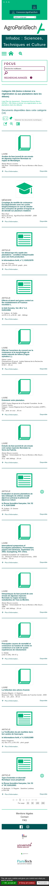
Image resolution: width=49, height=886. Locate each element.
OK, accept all (9, 883)
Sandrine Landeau (27, 788)
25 (28, 803)
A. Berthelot (6, 788)
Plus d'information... (12, 171)
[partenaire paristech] (24, 862)
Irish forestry (9, 308)
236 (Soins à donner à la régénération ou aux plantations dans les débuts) (22, 104)
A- (4, 2)
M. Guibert (6, 508)
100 (37, 803)
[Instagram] (28, 826)
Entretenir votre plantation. (13, 400)
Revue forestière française (15, 503)
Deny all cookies (27, 883)
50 (32, 803)
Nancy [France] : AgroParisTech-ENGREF (17, 216)
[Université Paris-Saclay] (24, 845)
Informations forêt (11, 260)
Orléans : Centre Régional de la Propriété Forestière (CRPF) (24, 407)
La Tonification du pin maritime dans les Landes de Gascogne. (17, 733)
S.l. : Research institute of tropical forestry (17, 557)
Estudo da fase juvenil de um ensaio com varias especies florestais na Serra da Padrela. (17, 448)
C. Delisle (5, 653)
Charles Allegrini (8, 693)
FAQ (24, 820)
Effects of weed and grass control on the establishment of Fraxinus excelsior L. (17, 303)
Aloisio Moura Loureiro (10, 164)
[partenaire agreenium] (24, 854)
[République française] (24, 837)
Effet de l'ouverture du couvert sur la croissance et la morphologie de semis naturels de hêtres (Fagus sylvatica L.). (17, 353)
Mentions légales (24, 813)
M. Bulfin (14, 313)
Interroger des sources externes (18, 124)
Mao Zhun (5, 214)
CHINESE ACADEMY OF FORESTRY (15, 555)
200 (43, 803)
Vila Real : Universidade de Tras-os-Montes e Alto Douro (22, 165)
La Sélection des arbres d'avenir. (16, 690)
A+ (9, 2)
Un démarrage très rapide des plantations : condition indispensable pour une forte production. (18, 255)
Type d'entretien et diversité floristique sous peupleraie (14, 779)
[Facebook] (21, 826)
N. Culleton (6, 313)
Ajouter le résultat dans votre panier (10, 118)
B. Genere (14, 508)
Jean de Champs (8, 263)
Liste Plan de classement (11, 101)
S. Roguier (16, 788)
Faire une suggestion (5, 124)
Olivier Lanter (6, 359)
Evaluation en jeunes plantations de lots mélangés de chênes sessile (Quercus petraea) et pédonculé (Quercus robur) (17, 497)
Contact (24, 817)
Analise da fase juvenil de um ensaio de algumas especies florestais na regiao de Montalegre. (17, 159)
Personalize (43, 883)
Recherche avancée (15, 77)
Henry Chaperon (8, 741)
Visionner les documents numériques (28, 120)
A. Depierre (19, 693)
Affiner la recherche (11, 124)
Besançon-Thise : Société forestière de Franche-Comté (22, 695)
